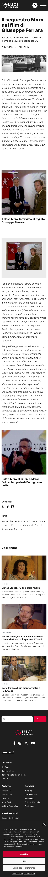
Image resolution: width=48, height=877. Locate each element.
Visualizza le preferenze (24, 868)
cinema (5, 521)
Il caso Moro (22, 525)
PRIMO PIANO (24, 47)
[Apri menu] (43, 5)
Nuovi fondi (6, 802)
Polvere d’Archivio (32, 802)
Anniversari (29, 806)
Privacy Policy (29, 874)
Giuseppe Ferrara (37, 521)
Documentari (7, 794)
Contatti (5, 779)
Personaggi (29, 798)
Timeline (28, 791)
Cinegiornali (6, 791)
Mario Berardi (35, 525)
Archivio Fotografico (10, 806)
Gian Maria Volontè (18, 521)
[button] (44, 824)
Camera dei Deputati (10, 818)
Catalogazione (8, 771)
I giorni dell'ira (8, 525)
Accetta (24, 854)
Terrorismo (19, 529)
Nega (24, 861)
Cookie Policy (17, 874)
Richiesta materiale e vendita (14, 775)
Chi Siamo (6, 767)
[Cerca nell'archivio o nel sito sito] (35, 5)
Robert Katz (7, 529)
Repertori (5, 798)
